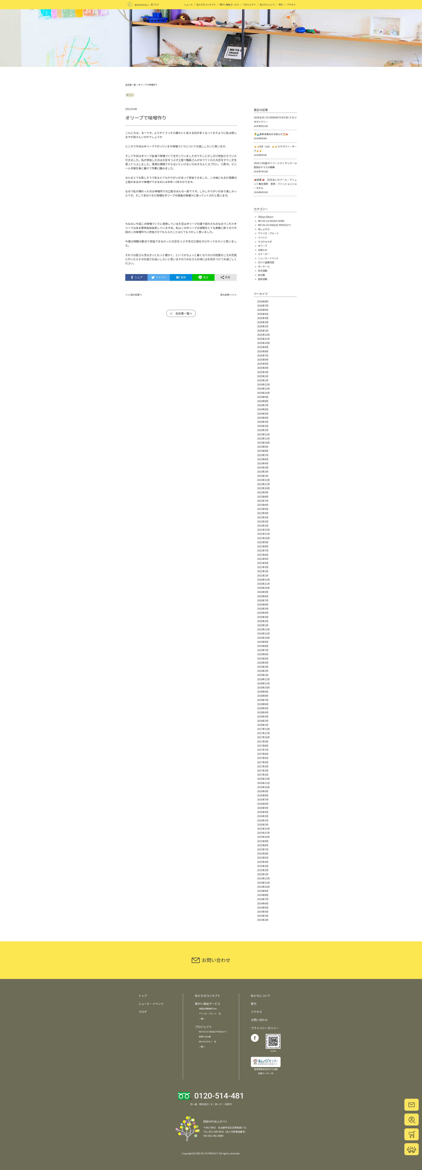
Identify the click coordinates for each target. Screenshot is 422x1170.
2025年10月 (263, 343)
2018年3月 (262, 716)
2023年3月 (262, 467)
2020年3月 (262, 617)
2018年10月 (263, 687)
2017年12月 (263, 729)
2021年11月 (263, 533)
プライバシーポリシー (265, 1028)
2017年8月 (262, 745)
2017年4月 (262, 762)
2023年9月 (262, 446)
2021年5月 (262, 558)
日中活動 (262, 270)
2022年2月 (262, 521)
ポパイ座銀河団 (266, 262)
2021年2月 (262, 571)
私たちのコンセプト (206, 4)
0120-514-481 (219, 1095)
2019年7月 (262, 650)
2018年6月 (262, 704)
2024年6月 (262, 409)
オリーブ (130, 95)
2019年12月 (263, 629)
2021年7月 (262, 550)
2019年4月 (262, 662)
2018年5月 (262, 708)
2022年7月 (262, 500)
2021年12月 (263, 529)
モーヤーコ (264, 266)
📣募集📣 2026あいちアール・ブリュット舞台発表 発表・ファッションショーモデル (275, 184)
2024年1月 (262, 430)
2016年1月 (262, 824)
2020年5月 (262, 608)
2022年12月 (263, 480)
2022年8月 (262, 496)
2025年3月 (262, 372)
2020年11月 (263, 583)
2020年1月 (262, 625)
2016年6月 (262, 803)
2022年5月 (262, 509)
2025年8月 (262, 351)
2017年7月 (262, 749)
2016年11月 (263, 783)
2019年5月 (262, 658)
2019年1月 (262, 675)
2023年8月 (262, 450)
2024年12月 (263, 384)
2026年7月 (262, 305)
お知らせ (262, 249)
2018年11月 (263, 683)
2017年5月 (262, 758)
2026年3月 (262, 322)
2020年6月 (262, 604)
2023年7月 (262, 455)
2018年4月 (262, 712)
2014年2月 (262, 919)
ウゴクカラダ (265, 241)
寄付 (281, 4)
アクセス (291, 4)
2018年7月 (262, 700)
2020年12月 (263, 579)
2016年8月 (262, 795)
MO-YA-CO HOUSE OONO (271, 221)
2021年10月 (263, 538)
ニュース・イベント (268, 258)
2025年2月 (262, 376)
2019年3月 (262, 666)
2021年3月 (262, 567)
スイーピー (264, 254)
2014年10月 (263, 886)
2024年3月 (262, 421)
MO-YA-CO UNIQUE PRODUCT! (274, 225)
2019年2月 (262, 670)
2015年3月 (262, 866)
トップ (142, 995)
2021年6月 (262, 554)
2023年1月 (262, 475)
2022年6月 (262, 504)
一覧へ (202, 1018)
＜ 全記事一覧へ (181, 313)
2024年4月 (262, 417)
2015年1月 (262, 874)
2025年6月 (262, 359)
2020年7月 (262, 600)
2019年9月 (262, 641)
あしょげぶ (264, 229)
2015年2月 (262, 870)
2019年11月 (263, 633)
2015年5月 (262, 857)
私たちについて (267, 4)
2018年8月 (262, 695)
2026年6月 (262, 309)
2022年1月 (262, 525)
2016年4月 (262, 812)
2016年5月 (262, 807)
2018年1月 (262, 724)
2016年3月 (262, 816)
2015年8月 (262, 845)
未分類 (261, 275)
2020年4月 (262, 612)
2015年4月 (262, 862)
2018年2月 (262, 720)
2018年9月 (262, 691)
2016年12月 (263, 778)
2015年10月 (263, 836)
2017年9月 (262, 741)
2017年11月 (263, 733)
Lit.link (273, 1050)
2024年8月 (262, 401)
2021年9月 (262, 542)
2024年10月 (263, 392)
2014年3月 (262, 915)
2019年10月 (263, 637)
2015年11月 (263, 832)
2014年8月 (262, 895)
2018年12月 (263, 679)
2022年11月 (263, 484)
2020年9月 (262, 592)
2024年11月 (263, 388)
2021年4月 (262, 563)
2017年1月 (262, 774)
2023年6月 (262, 459)
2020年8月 (262, 596)
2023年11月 (263, 438)
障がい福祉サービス (229, 4)
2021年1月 (262, 575)
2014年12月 (263, 878)
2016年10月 (263, 787)
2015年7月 (262, 849)
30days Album (265, 216)
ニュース (188, 4)
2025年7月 (262, 355)
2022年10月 (263, 488)
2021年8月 (262, 546)
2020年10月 (263, 587)
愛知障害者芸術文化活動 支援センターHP (266, 1071)
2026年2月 (262, 326)
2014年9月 (262, 890)
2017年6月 (262, 753)
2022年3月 (262, 517)
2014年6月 (262, 903)
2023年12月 (263, 434)
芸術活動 (262, 279)
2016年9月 (262, 791)
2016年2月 (262, 820)
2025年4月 (262, 367)
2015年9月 (262, 841)
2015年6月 (262, 853)
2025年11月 (263, 338)
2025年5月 (262, 363)
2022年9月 (262, 492)
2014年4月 (262, 911)
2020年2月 (262, 621)
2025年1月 (262, 380)
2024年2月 (262, 426)
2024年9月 (262, 397)
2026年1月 (262, 330)
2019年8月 (262, 646)
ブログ (142, 1012)
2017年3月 (262, 766)
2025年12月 (263, 334)
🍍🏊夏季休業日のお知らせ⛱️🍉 (271, 134)
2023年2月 (262, 471)
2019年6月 (262, 654)
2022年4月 (262, 513)
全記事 (128, 84)
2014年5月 (262, 907)
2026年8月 (262, 301)
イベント (262, 237)
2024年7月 (262, 405)
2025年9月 (262, 347)
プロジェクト (249, 4)
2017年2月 (262, 770)
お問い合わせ (259, 1020)
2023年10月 (263, 442)
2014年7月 (262, 899)
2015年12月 (263, 828)
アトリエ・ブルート (268, 233)
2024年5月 (262, 413)
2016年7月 (262, 799)
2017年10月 (263, 737)
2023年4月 (262, 463)
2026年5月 (262, 314)
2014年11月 (263, 882)
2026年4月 (262, 318)
